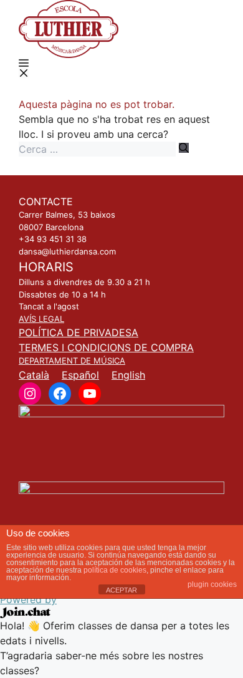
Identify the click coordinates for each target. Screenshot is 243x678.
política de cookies (114, 570)
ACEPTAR (121, 590)
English (128, 375)
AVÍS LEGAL (41, 319)
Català (34, 375)
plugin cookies (212, 584)
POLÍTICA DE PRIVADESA (78, 332)
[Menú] (24, 68)
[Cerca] (184, 148)
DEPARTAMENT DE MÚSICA (72, 361)
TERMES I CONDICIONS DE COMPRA (106, 347)
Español (80, 375)
